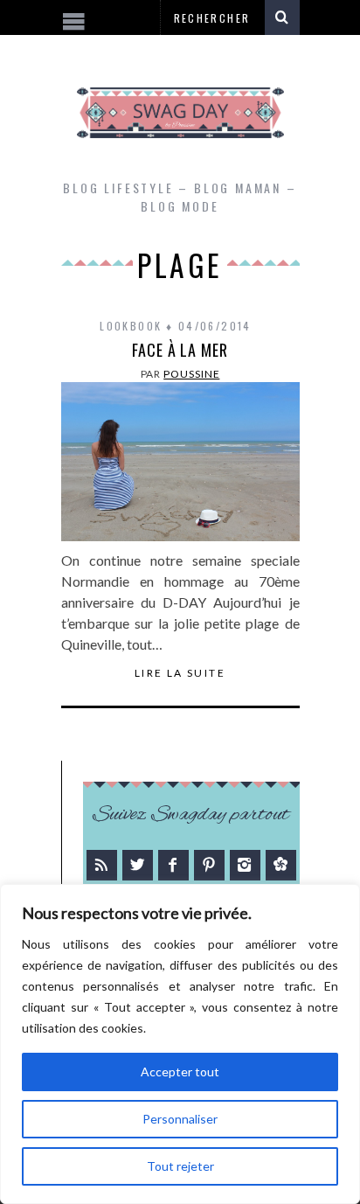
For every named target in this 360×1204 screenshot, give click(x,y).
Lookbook (131, 325)
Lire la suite (180, 673)
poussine (191, 373)
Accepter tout (180, 1071)
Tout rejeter (180, 1166)
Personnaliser (180, 1118)
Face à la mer (180, 349)
